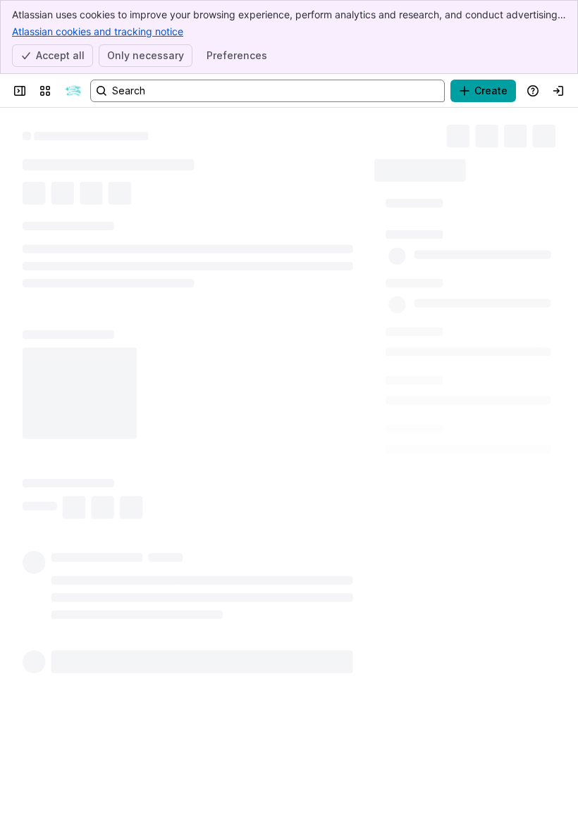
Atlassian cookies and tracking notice (97, 31)
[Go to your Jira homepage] (73, 91)
